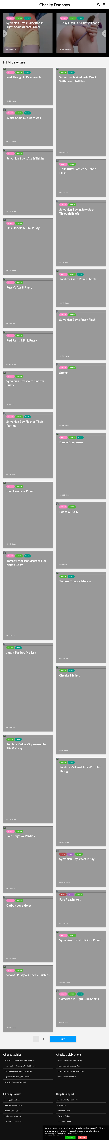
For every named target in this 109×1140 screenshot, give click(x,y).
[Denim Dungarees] (81, 465)
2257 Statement (64, 1121)
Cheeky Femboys (54, 4)
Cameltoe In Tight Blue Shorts (79, 999)
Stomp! (64, 372)
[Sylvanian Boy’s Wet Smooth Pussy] (28, 390)
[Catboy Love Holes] (28, 929)
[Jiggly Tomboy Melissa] (28, 687)
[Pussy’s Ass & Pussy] (28, 302)
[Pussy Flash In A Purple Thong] (81, 33)
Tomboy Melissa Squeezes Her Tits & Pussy (26, 746)
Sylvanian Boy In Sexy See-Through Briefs (76, 211)
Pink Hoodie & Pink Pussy (23, 228)
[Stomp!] (81, 396)
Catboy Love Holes (19, 905)
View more (77, 1134)
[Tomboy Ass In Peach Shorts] (81, 288)
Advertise (61, 1105)
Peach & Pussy (68, 512)
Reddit (13, 1111)
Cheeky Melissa (69, 675)
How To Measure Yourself (15, 1082)
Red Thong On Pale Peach (23, 77)
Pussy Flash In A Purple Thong (79, 23)
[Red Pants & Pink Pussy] (28, 349)
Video (27, 18)
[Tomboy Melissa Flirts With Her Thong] (81, 801)
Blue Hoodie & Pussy (20, 491)
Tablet (71, 854)
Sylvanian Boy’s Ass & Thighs (25, 158)
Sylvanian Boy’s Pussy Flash (77, 319)
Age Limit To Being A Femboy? (17, 1077)
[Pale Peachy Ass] (81, 908)
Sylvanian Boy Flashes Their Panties (24, 423)
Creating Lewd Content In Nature (18, 1071)
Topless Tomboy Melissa (75, 581)
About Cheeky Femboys (67, 1100)
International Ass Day (66, 1077)
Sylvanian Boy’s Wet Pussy (77, 859)
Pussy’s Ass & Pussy (19, 287)
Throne (13, 1121)
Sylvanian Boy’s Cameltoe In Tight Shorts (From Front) (24, 25)
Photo (63, 854)
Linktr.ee (13, 1116)
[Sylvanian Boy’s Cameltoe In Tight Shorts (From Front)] (28, 33)
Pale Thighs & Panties (20, 836)
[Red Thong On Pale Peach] (28, 86)
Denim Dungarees (71, 442)
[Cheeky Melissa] (81, 710)
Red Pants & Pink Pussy (21, 340)
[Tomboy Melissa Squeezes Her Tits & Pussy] (28, 778)
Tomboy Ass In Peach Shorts (77, 279)
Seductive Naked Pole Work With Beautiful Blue (78, 79)
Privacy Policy (63, 1111)
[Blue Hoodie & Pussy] (28, 514)
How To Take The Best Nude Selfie (19, 1060)
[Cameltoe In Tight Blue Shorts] (81, 1008)
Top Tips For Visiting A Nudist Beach (20, 1066)
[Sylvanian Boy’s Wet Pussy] (81, 868)
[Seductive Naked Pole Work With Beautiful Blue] (81, 111)
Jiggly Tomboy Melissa (21, 652)
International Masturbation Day (70, 1071)
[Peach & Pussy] (81, 535)
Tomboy (19, 18)
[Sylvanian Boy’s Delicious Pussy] (81, 958)
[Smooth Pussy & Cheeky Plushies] (28, 998)
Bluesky (13, 1105)
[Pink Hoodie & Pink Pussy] (28, 246)
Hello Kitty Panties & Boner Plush (77, 171)
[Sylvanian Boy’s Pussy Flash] (81, 335)
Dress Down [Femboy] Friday (69, 1060)
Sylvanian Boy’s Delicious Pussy (80, 940)
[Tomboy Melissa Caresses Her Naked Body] (28, 595)
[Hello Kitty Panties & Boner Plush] (81, 178)
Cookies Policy (63, 1116)
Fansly (13, 1100)
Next (63, 1039)
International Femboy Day (68, 1066)
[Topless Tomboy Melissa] (81, 617)
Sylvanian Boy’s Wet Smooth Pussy (25, 383)
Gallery (10, 18)
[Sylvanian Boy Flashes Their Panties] (28, 445)
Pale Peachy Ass (70, 899)
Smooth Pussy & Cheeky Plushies (28, 975)
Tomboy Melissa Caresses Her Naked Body (26, 563)
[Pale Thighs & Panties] (28, 859)
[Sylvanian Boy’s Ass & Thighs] (28, 182)
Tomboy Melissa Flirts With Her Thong (80, 769)
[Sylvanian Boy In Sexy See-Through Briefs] (81, 233)
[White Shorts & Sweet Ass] (28, 126)
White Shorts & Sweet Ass (23, 118)
